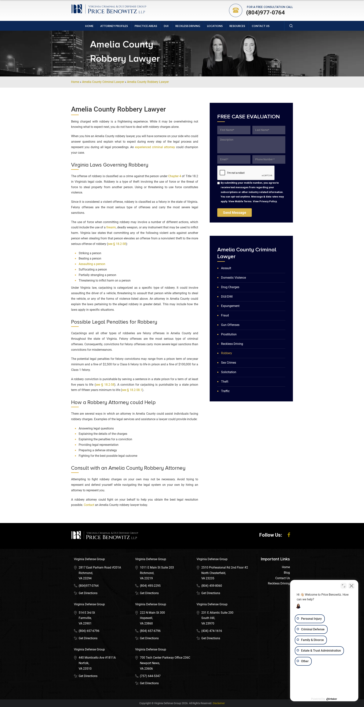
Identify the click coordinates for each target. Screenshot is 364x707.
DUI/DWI (227, 296)
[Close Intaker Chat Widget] (351, 586)
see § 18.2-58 (117, 244)
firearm (111, 227)
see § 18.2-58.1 (132, 390)
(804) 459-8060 (211, 585)
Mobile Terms (243, 201)
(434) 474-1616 (211, 631)
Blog (287, 572)
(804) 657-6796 (89, 631)
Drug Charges (230, 287)
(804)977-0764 (265, 12)
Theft (224, 381)
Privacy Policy (268, 201)
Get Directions (88, 593)
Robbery (226, 353)
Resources (237, 26)
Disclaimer (219, 703)
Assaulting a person (92, 264)
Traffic (225, 391)
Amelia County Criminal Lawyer (103, 82)
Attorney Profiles (114, 26)
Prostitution (229, 334)
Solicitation (228, 372)
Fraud (225, 315)
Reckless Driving (187, 26)
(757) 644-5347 (150, 676)
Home (89, 26)
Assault (226, 268)
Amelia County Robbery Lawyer (148, 82)
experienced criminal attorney (155, 147)
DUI (166, 26)
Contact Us (260, 26)
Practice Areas (146, 26)
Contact (89, 505)
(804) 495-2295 (150, 585)
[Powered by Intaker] (331, 699)
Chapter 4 (174, 176)
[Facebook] (288, 535)
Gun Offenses (230, 325)
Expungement (230, 306)
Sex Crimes (228, 362)
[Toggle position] (343, 586)
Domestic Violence (233, 277)
